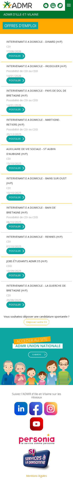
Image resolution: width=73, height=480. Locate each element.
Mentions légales (36, 476)
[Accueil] (17, 6)
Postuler (15, 56)
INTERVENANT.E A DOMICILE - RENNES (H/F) (34, 236)
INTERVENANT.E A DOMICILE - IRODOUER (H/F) (36, 66)
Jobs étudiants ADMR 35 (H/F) (26, 261)
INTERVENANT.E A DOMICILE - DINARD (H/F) (34, 41)
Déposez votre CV (36, 322)
